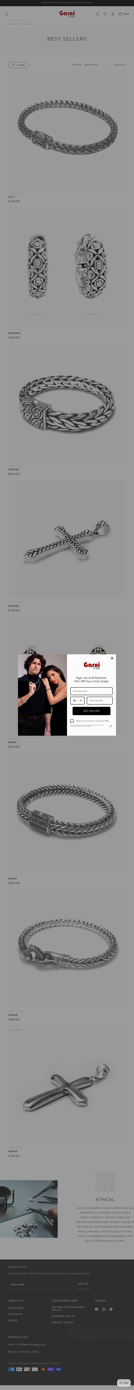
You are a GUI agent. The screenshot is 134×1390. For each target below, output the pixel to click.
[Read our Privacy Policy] (111, 726)
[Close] (112, 658)
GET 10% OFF (91, 711)
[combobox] (77, 701)
